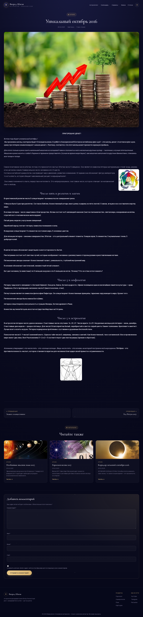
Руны (117, 602)
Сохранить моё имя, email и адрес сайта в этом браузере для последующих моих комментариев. (37, 568)
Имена (123, 5)
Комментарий (11, 508)
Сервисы (115, 5)
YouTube (134, 596)
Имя (8, 533)
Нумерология (120, 599)
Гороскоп (119, 596)
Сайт (8, 555)
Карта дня (119, 605)
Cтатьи (130, 5)
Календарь (104, 5)
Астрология (93, 5)
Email (9, 544)
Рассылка (134, 602)
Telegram (134, 599)
